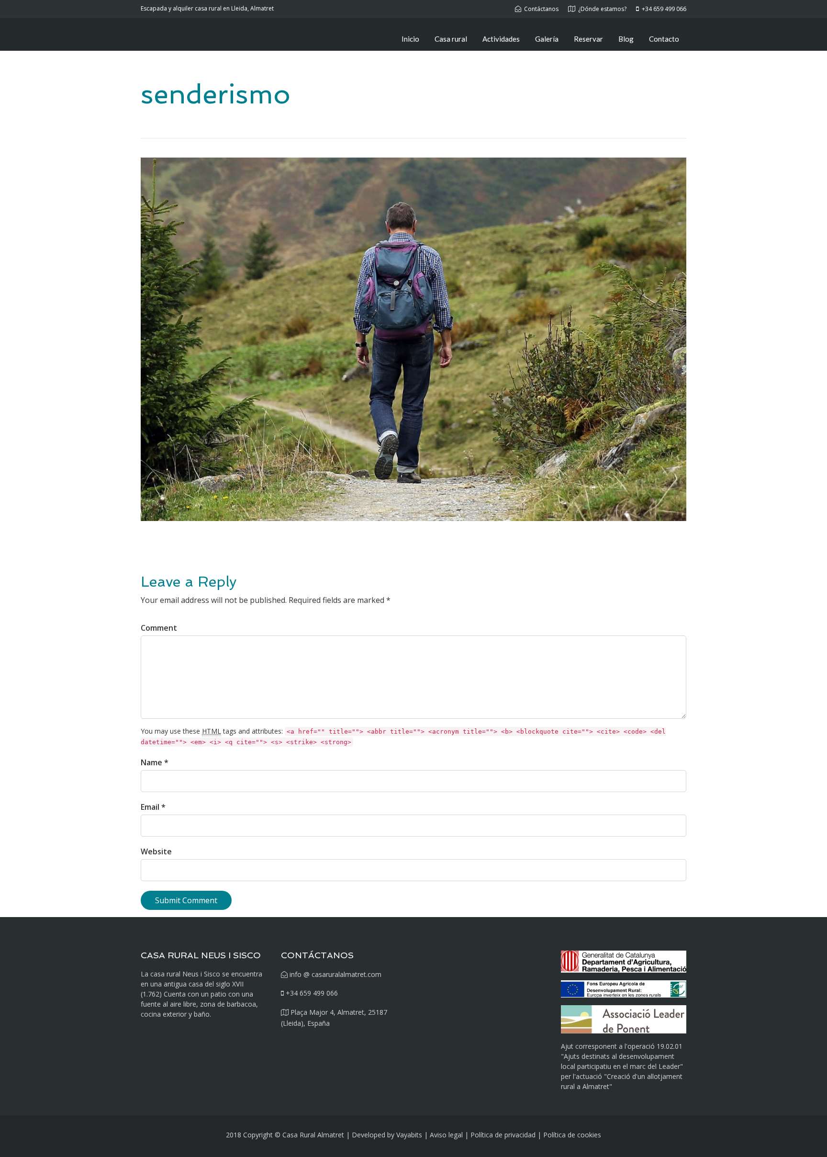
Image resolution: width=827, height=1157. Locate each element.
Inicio (410, 38)
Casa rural (451, 38)
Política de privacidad (503, 1134)
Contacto (664, 38)
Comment (159, 628)
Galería (547, 38)
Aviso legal (446, 1134)
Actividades (501, 38)
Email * (153, 807)
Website (156, 851)
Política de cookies (572, 1134)
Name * (154, 762)
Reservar (588, 38)
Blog (626, 38)
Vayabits (409, 1134)
